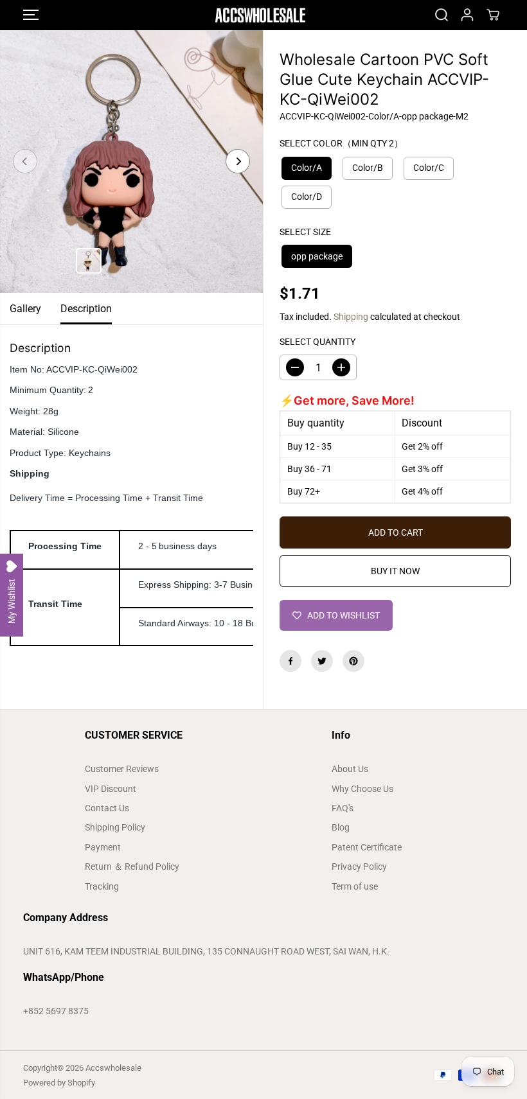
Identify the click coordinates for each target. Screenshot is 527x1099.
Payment (103, 847)
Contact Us (107, 808)
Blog (341, 827)
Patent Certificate (367, 847)
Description (86, 309)
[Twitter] (322, 661)
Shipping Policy (115, 827)
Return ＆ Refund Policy (132, 866)
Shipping (351, 317)
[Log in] (467, 14)
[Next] (238, 161)
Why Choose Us (362, 789)
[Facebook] (290, 661)
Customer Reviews (122, 769)
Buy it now (395, 571)
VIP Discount (110, 789)
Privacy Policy (359, 866)
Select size (305, 232)
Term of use (355, 886)
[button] (31, 15)
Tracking (102, 886)
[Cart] (493, 14)
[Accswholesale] (260, 15)
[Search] (441, 14)
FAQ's (342, 808)
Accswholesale (113, 1068)
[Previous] (25, 161)
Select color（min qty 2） (341, 143)
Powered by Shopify (59, 1082)
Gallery (25, 309)
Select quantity (317, 342)
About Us (350, 769)
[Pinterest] (353, 661)
